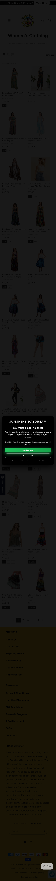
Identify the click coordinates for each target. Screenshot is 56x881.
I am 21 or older (28, 450)
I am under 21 (28, 456)
